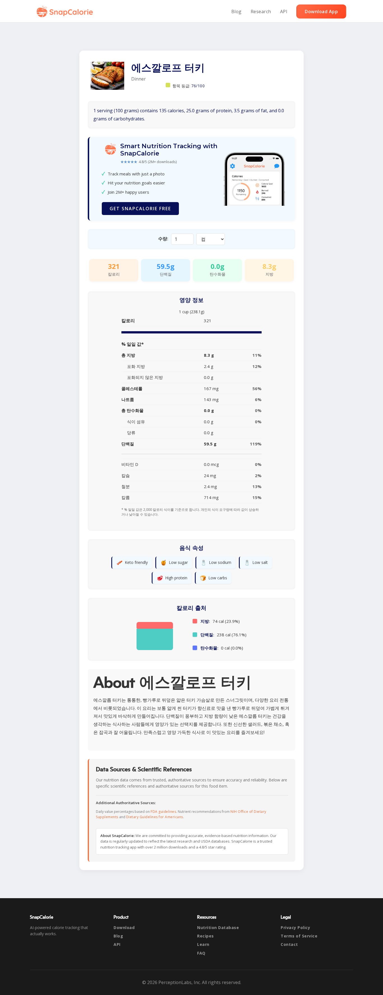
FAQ (201, 953)
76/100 (198, 85)
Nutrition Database (218, 927)
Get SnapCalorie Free (140, 208)
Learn (203, 944)
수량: (163, 238)
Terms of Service (299, 936)
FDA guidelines (163, 811)
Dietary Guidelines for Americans (154, 817)
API (284, 11)
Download (124, 927)
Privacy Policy (295, 927)
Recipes (205, 936)
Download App (321, 11)
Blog (236, 11)
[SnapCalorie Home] (66, 11)
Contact (289, 944)
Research (261, 11)
